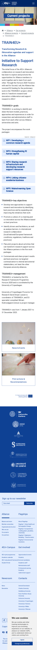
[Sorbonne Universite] (18, 446)
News (3, 585)
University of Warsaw (24, 609)
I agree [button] (22, 639)
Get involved (24, 547)
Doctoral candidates (24, 560)
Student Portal (6, 562)
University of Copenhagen (25, 601)
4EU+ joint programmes (8, 554)
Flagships (23, 514)
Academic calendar (7, 557)
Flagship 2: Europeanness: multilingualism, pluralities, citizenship (25, 530)
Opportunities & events (24, 554)
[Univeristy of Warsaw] (18, 487)
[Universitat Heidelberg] (18, 426)
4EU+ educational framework (10, 560)
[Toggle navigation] (33, 3)
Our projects (21, 30)
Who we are (5, 529)
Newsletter (5, 588)
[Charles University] (18, 416)
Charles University (23, 588)
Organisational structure (9, 527)
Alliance (10, 30)
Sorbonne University (24, 598)
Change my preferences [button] (22, 643)
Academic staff (22, 562)
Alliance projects (11, 33)
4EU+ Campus (8, 547)
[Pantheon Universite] (18, 436)
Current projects (27, 33)
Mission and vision (7, 521)
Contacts (22, 578)
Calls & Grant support (24, 572)
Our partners (5, 535)
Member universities (7, 524)
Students (21, 557)
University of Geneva (24, 603)
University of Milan (23, 606)
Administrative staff (24, 565)
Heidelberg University (24, 591)
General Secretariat (24, 585)
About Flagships (23, 521)
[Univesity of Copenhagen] (18, 456)
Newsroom (7, 578)
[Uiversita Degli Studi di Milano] (18, 477)
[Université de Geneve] (18, 466)
